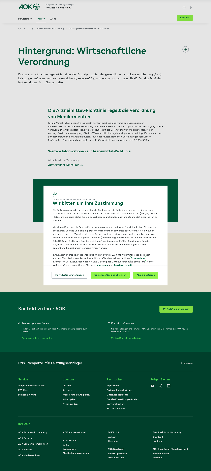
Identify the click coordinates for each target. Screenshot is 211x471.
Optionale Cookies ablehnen (110, 275)
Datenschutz (138, 258)
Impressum (102, 265)
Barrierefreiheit (123, 265)
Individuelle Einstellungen (69, 275)
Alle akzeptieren (146, 275)
